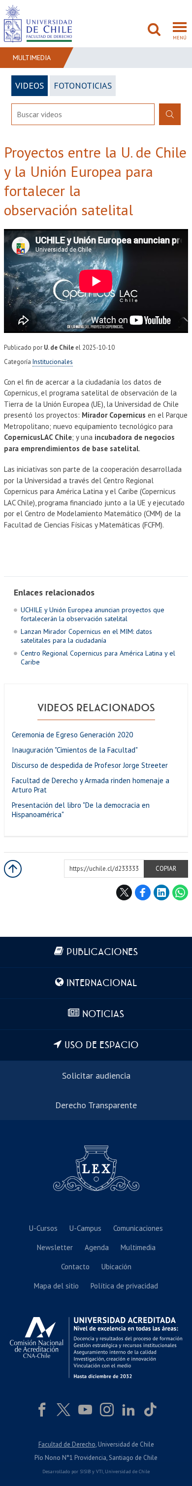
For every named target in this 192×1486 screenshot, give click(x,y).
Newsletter (55, 1247)
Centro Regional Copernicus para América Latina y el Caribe (98, 657)
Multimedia (32, 57)
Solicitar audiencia (96, 1075)
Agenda (97, 1247)
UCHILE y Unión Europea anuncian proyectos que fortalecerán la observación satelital (92, 614)
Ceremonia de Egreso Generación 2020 (72, 734)
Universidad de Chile (127, 1471)
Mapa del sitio (56, 1285)
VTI (99, 1471)
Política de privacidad (124, 1285)
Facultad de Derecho (67, 1444)
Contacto (75, 1266)
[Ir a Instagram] (107, 1410)
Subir (13, 869)
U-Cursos (43, 1228)
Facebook (143, 892)
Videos (29, 85)
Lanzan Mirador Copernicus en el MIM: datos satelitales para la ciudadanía (86, 636)
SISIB (85, 1471)
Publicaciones (102, 952)
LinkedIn (161, 892)
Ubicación (116, 1266)
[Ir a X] (63, 1410)
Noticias (103, 1014)
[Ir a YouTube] (85, 1410)
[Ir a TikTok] (150, 1410)
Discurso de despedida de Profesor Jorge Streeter (90, 765)
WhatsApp (180, 892)
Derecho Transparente (96, 1105)
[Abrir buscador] (154, 30)
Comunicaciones (138, 1228)
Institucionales (52, 362)
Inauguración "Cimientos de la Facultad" (75, 750)
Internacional (101, 983)
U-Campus (85, 1228)
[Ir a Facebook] (42, 1410)
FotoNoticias (83, 85)
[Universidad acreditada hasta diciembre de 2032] (96, 1347)
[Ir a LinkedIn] (128, 1410)
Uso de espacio (101, 1045)
